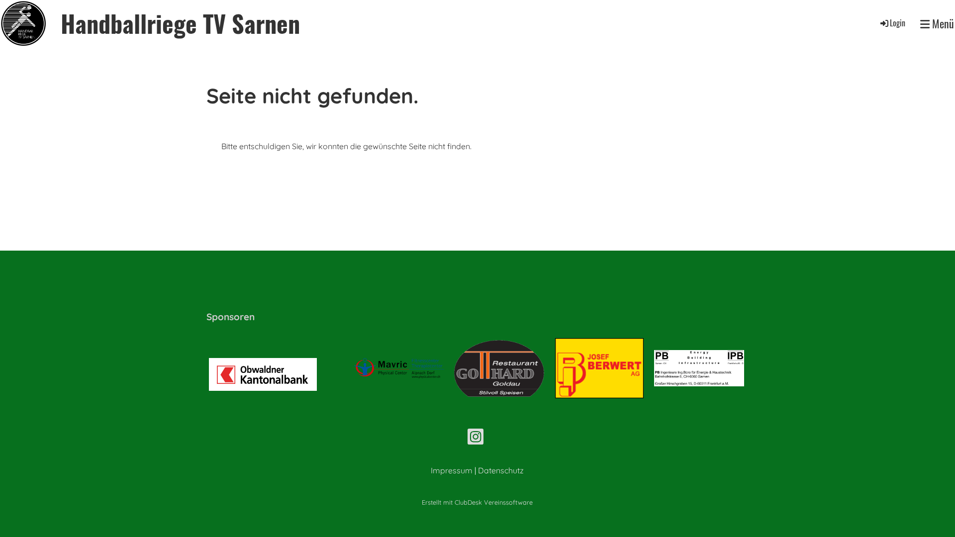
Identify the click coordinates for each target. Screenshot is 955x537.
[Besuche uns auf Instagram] (475, 438)
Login (897, 23)
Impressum (452, 470)
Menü (942, 23)
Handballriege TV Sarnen (180, 23)
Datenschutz (501, 470)
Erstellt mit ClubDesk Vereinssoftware (477, 502)
